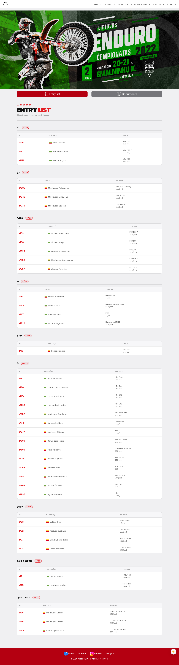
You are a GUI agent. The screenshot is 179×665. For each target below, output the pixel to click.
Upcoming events (140, 4)
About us (123, 4)
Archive (171, 4)
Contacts (158, 4)
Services (96, 4)
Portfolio (109, 4)
